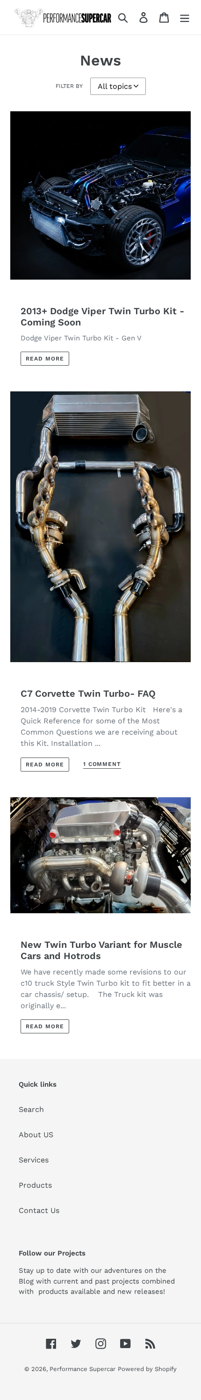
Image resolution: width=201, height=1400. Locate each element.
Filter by (69, 86)
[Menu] (184, 17)
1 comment (102, 764)
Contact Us (39, 1210)
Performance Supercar (82, 1368)
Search (31, 1109)
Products (35, 1185)
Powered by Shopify (147, 1368)
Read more (45, 358)
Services (34, 1159)
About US (36, 1134)
